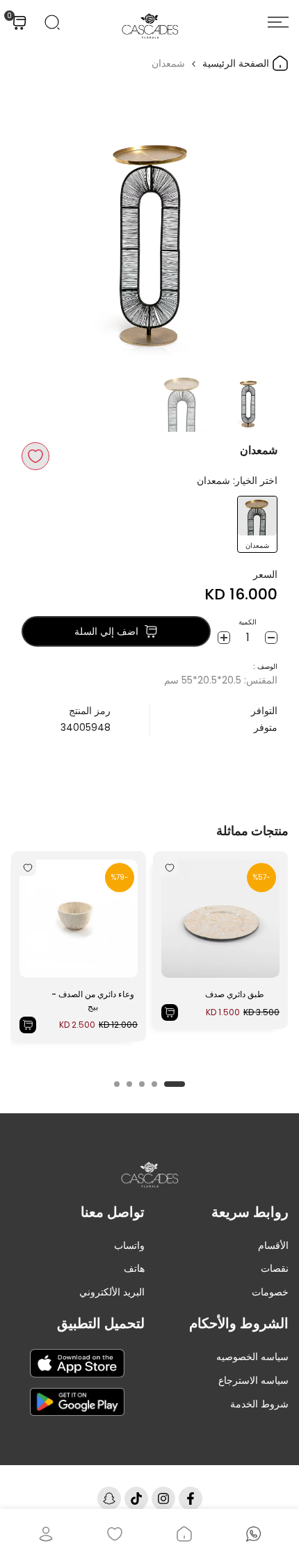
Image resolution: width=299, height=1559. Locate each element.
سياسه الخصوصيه (252, 1357)
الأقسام (273, 1245)
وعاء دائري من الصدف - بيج (92, 1000)
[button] (35, 456)
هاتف (134, 1268)
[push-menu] (278, 22)
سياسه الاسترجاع (253, 1380)
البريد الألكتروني (112, 1292)
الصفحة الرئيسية (237, 63)
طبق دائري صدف (234, 994)
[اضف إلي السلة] (169, 1012)
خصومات (270, 1292)
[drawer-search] (52, 22)
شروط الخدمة (259, 1404)
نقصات (275, 1268)
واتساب (129, 1245)
